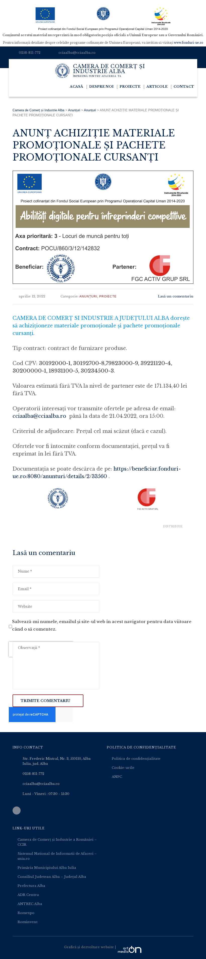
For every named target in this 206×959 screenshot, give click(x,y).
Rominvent (27, 922)
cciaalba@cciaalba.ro (77, 53)
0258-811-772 (29, 53)
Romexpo (26, 913)
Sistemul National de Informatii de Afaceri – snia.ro (57, 856)
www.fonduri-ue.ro (188, 42)
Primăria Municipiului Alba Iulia (47, 868)
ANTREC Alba (30, 904)
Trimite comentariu (45, 700)
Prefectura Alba (31, 886)
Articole (157, 86)
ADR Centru (28, 895)
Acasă (76, 86)
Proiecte (130, 86)
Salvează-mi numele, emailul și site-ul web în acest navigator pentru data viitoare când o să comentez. (101, 625)
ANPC (117, 777)
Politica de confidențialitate (136, 758)
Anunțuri (88, 296)
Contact (184, 86)
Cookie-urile (123, 768)
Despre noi (101, 86)
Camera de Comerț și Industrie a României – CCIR (57, 842)
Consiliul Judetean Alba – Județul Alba (52, 877)
